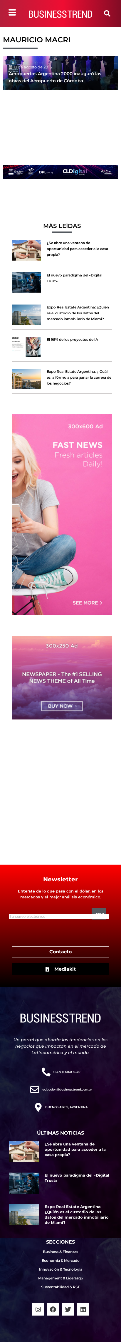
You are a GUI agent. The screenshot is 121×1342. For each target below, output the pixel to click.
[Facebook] (53, 1309)
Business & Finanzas (60, 1251)
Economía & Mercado (61, 1260)
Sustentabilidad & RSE (60, 1287)
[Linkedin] (83, 1309)
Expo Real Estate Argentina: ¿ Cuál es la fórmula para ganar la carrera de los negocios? (79, 377)
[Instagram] (38, 1309)
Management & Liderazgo (60, 1278)
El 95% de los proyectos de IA (72, 339)
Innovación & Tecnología (60, 1269)
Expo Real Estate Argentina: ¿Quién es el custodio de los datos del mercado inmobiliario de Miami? (78, 313)
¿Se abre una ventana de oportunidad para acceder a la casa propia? (77, 249)
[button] (107, 13)
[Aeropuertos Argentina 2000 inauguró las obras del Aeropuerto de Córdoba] (60, 73)
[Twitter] (68, 1309)
